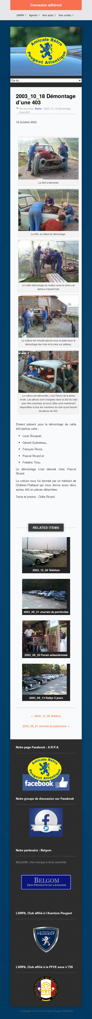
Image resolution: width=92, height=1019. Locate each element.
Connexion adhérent (46, 4)
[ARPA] (46, 822)
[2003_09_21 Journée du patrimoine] (46, 594)
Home (38, 108)
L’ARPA (20, 15)
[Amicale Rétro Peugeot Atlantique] (46, 66)
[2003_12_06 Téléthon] (46, 552)
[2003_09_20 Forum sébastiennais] (46, 636)
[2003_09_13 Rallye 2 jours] (46, 679)
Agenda (33, 15)
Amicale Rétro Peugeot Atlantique (55, 1010)
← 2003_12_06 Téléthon (46, 716)
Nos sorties (65, 15)
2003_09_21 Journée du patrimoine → (46, 726)
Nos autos (48, 15)
